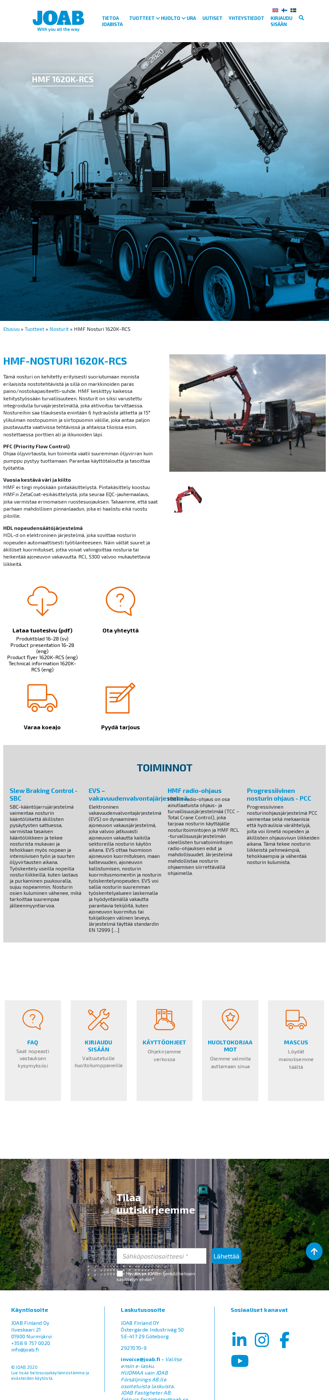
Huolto (170, 18)
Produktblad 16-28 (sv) (42, 638)
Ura (191, 18)
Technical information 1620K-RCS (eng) (42, 666)
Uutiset (212, 18)
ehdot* (147, 1279)
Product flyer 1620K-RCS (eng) (42, 657)
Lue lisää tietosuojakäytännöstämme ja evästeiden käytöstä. (50, 1375)
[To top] (314, 1251)
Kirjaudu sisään (281, 21)
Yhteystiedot (246, 18)
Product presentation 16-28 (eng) (42, 648)
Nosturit (59, 329)
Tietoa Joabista (112, 21)
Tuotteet (142, 18)
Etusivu (11, 329)
